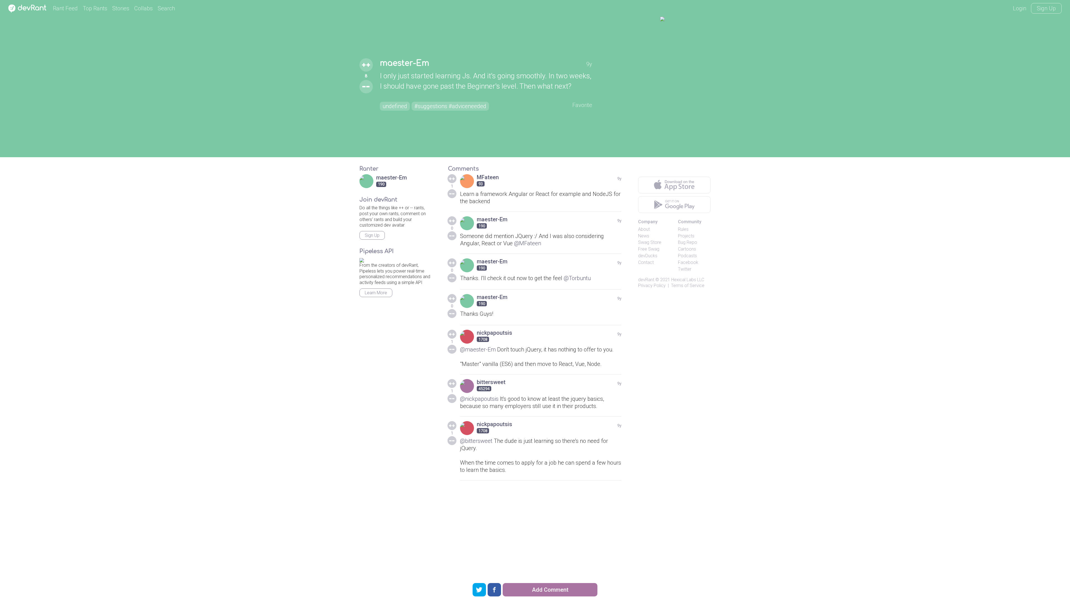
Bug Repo (687, 242)
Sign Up (1046, 8)
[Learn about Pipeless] (361, 259)
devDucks (647, 255)
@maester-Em (478, 349)
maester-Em (404, 63)
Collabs (143, 8)
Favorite (582, 105)
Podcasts (687, 255)
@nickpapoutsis (479, 398)
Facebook (688, 262)
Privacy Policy (652, 285)
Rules (683, 229)
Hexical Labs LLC (687, 279)
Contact (646, 262)
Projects (686, 236)
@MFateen (527, 243)
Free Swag (648, 249)
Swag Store (649, 242)
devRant (646, 279)
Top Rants (95, 8)
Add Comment (550, 589)
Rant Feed (65, 8)
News (643, 236)
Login (1019, 8)
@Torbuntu (577, 278)
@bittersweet (476, 441)
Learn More (376, 292)
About (644, 229)
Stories (120, 8)
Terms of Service (687, 285)
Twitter (684, 269)
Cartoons (687, 249)
